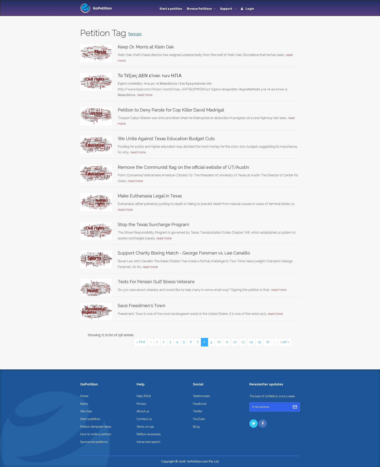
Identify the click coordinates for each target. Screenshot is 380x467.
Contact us (144, 419)
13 (243, 342)
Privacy (141, 403)
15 (259, 342)
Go (295, 407)
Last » (285, 342)
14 (251, 342)
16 (267, 342)
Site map (86, 411)
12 (235, 342)
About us (143, 411)
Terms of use (145, 426)
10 (219, 342)
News (84, 403)
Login (249, 8)
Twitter (197, 411)
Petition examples (149, 434)
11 (227, 342)
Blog (196, 426)
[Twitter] (253, 423)
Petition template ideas (95, 426)
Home (84, 396)
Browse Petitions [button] (199, 8)
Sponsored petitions (94, 441)
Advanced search (148, 441)
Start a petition (171, 8)
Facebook (200, 403)
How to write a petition (95, 434)
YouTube (199, 419)
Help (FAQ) (144, 396)
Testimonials (201, 396)
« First (140, 342)
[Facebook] (262, 423)
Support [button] (226, 8)
